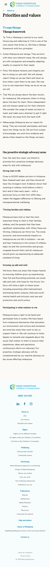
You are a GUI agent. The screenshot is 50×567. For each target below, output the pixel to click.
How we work (25, 477)
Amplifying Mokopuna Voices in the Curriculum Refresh (25, 531)
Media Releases (25, 503)
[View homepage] (25, 7)
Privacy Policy (25, 556)
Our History (25, 420)
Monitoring (25, 462)
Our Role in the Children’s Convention (25, 441)
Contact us (25, 537)
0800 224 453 (25, 395)
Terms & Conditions (25, 553)
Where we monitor (25, 473)
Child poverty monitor (25, 452)
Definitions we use (25, 485)
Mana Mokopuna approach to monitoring (25, 466)
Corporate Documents (25, 514)
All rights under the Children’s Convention (25, 437)
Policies (25, 506)
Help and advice (25, 520)
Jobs (25, 416)
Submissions (25, 499)
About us (10, 10)
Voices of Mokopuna (25, 527)
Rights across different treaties (25, 434)
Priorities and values (25, 423)
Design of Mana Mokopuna (25, 469)
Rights (25, 430)
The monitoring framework (25, 481)
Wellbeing (25, 447)
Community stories (25, 455)
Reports (25, 495)
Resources (25, 510)
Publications (25, 491)
